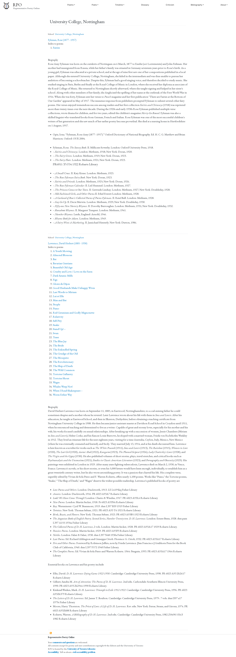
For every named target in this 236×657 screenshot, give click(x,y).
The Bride (58, 345)
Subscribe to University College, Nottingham (51, 633)
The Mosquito (61, 358)
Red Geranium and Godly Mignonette (73, 312)
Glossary (145, 5)
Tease (56, 337)
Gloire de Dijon (61, 284)
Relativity (58, 316)
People (56, 304)
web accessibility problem (84, 652)
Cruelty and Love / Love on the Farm (72, 271)
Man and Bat (59, 300)
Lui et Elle (58, 296)
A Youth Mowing (62, 251)
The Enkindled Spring (65, 349)
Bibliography (196, 5)
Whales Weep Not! (63, 386)
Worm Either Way (62, 394)
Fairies (56, 47)
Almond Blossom (62, 255)
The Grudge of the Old (65, 353)
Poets (94, 5)
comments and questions (63, 642)
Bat (54, 259)
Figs (55, 279)
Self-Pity (57, 321)
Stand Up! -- (59, 329)
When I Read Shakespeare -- (67, 390)
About (223, 5)
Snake (56, 325)
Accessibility (53, 652)
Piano (56, 308)
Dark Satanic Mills (63, 275)
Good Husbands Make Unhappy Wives (74, 288)
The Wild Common (64, 370)
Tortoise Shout (61, 378)
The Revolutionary (63, 362)
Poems (70, 5)
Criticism (170, 5)
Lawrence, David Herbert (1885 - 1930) (67, 243)
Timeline (119, 5)
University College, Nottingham (69, 34)
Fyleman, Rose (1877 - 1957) (62, 40)
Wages (56, 382)
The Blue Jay (60, 341)
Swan (56, 333)
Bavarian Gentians (62, 263)
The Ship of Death (63, 366)
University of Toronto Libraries (81, 648)
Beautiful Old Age (63, 267)
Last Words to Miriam (65, 292)
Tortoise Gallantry (63, 374)
